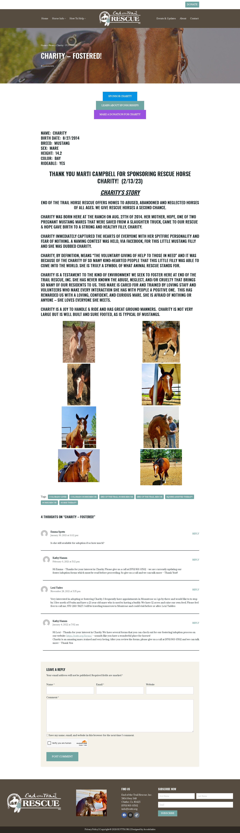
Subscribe (167, 813)
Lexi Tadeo (57, 587)
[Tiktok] (136, 815)
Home (44, 18)
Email (100, 684)
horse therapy (69, 503)
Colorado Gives (58, 497)
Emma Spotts (58, 531)
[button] (65, 18)
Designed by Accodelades (143, 829)
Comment (52, 697)
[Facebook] (124, 815)
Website (150, 684)
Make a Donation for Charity (120, 114)
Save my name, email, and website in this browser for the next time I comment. (91, 735)
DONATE (192, 4)
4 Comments (47, 66)
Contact (194, 18)
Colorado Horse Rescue (84, 497)
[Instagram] (130, 815)
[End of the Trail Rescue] (120, 18)
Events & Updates (166, 18)
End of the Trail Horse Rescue (117, 497)
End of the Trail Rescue (149, 497)
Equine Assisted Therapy (180, 497)
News (51, 45)
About (183, 18)
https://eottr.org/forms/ (79, 635)
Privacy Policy (91, 829)
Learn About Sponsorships (120, 105)
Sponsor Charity (120, 96)
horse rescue (49, 503)
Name (50, 684)
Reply (195, 533)
